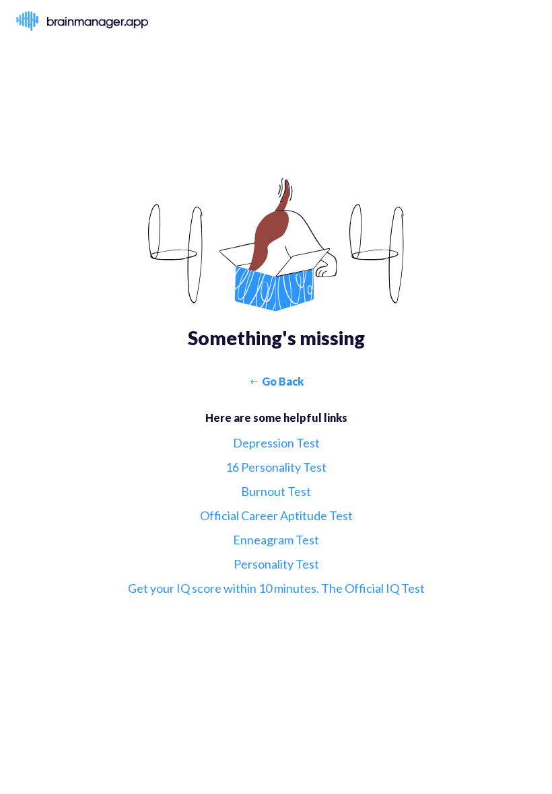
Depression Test (276, 442)
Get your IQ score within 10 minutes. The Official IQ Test (276, 588)
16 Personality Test (276, 467)
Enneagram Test (276, 539)
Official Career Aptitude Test (276, 515)
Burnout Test (276, 491)
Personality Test (276, 563)
